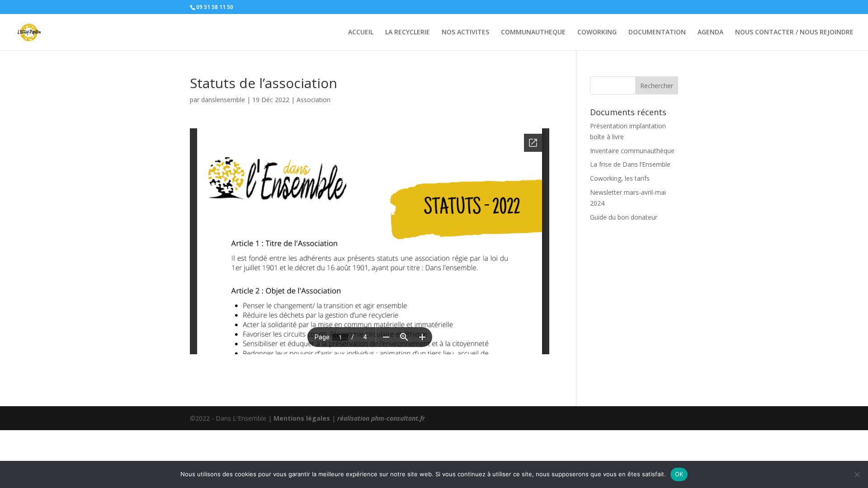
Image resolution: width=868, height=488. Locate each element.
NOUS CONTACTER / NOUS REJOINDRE (794, 32)
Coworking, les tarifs (620, 178)
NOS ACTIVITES (465, 32)
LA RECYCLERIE (407, 32)
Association (313, 99)
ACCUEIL (360, 32)
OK (679, 474)
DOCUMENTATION (657, 32)
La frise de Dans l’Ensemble (630, 164)
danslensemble (223, 99)
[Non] (856, 474)
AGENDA (710, 32)
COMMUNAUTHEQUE (533, 32)
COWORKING (597, 32)
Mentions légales (302, 418)
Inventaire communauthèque (632, 150)
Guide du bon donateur (623, 217)
